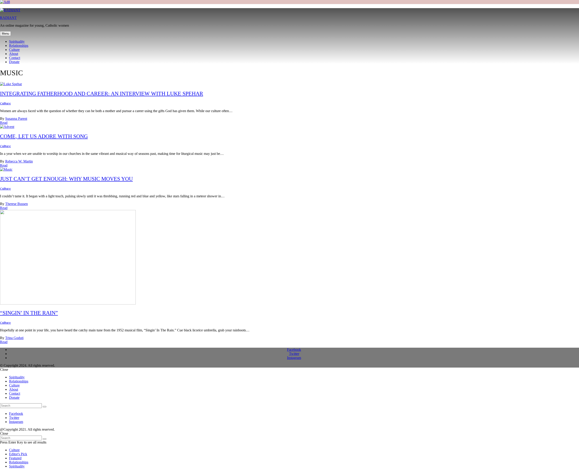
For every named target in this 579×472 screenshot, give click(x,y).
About (13, 54)
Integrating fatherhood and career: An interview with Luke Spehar (101, 94)
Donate (14, 62)
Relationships (18, 45)
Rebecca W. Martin (19, 161)
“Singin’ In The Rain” (29, 313)
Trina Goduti (14, 338)
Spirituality (17, 41)
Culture (14, 50)
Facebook (294, 350)
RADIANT (8, 18)
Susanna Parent (16, 118)
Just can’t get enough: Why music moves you (66, 179)
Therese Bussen (16, 204)
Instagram (294, 358)
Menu (5, 33)
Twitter (294, 354)
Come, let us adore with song (44, 136)
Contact (14, 58)
